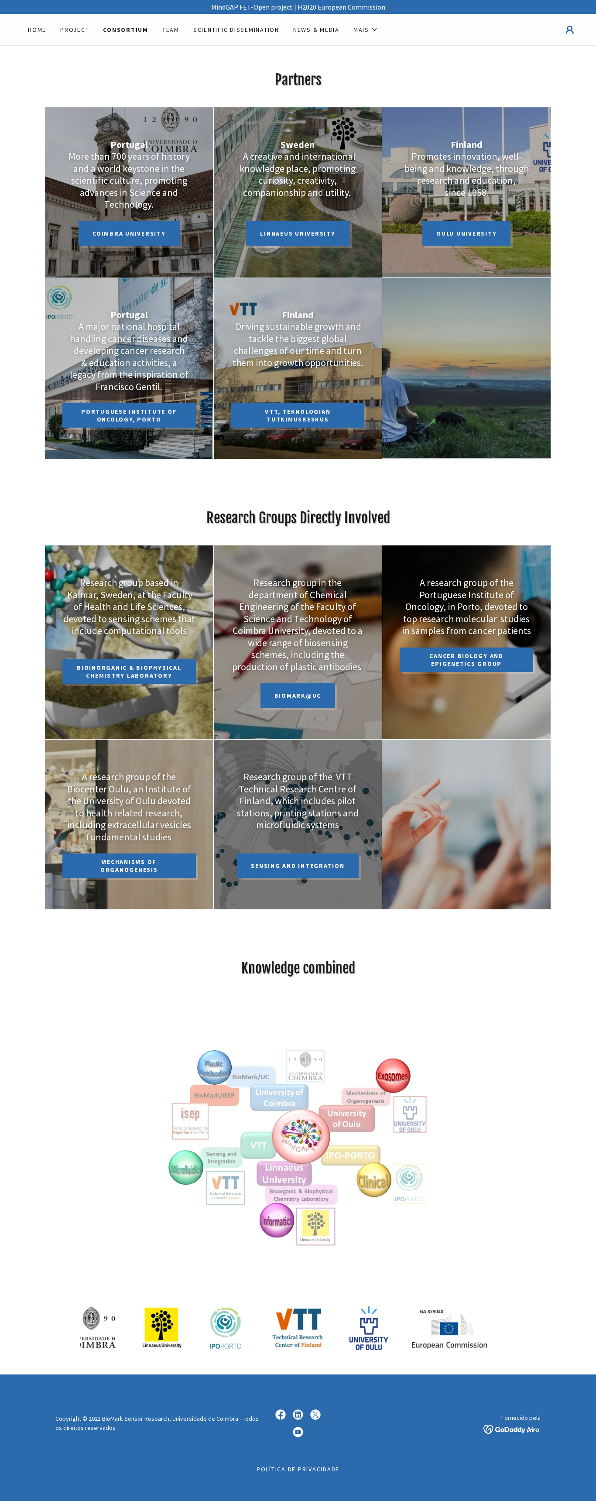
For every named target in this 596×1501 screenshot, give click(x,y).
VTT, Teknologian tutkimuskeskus (297, 415)
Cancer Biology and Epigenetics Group (466, 660)
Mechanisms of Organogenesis (129, 866)
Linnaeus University (297, 233)
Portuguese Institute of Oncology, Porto (129, 415)
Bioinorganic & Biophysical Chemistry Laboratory (129, 671)
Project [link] (74, 30)
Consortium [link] (125, 30)
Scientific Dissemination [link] (236, 30)
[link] (280, 1414)
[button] (365, 29)
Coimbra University (129, 233)
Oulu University (466, 233)
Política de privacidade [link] (298, 1469)
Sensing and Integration (297, 866)
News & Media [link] (316, 30)
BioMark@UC (298, 695)
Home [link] (37, 30)
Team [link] (170, 30)
